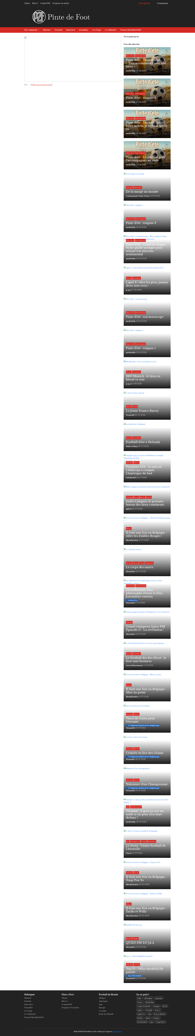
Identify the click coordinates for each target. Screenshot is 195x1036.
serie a (157, 1010)
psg (149, 1014)
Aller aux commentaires (42, 84)
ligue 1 (140, 1010)
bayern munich (159, 1014)
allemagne (148, 998)
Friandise (83, 30)
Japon (148, 1018)
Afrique (102, 998)
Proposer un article (61, 3)
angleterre (141, 1014)
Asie (100, 1004)
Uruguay (156, 1018)
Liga (151, 1022)
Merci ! (35, 3)
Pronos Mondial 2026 (131, 30)
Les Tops (96, 30)
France (140, 1002)
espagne (156, 1006)
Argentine (158, 998)
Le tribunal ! (110, 30)
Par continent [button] (31, 30)
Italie (139, 998)
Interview (70, 30)
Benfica (140, 1018)
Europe (102, 1008)
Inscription (144, 3)
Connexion (162, 3)
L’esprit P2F (45, 3)
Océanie (102, 1011)
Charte (27, 3)
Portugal (149, 1010)
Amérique (103, 1001)
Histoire (47, 30)
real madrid (142, 1022)
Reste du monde (106, 1014)
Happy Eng (117, 1031)
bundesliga (150, 1002)
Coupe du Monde (143, 1006)
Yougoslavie (160, 1022)
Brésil (165, 1006)
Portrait (58, 30)
